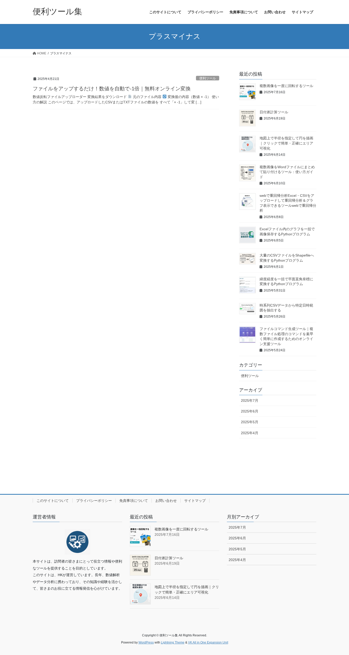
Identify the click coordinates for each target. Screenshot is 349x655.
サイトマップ (195, 501)
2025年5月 (249, 422)
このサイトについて (53, 501)
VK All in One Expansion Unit (208, 642)
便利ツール (207, 78)
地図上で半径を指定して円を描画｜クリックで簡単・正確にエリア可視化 (286, 143)
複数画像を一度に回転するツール (286, 86)
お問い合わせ (166, 501)
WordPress (146, 642)
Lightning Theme (172, 642)
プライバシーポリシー (94, 501)
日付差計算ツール (274, 112)
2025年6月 (249, 411)
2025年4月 (249, 433)
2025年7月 (249, 400)
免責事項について (133, 501)
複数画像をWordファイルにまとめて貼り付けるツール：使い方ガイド (287, 172)
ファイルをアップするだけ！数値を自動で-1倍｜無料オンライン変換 (112, 88)
